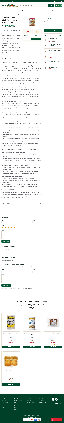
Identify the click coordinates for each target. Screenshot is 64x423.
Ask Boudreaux (58, 420)
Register (57, 1)
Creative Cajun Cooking (9, 25)
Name (3, 220)
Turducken (45, 10)
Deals (61, 10)
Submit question (6, 285)
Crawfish (33, 10)
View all (60, 35)
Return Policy (4, 398)
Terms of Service (5, 402)
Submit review (5, 241)
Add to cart (36, 39)
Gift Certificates (41, 1)
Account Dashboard (43, 398)
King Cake (16, 409)
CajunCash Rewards (43, 402)
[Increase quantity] (29, 39)
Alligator (39, 10)
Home (3, 14)
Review (3, 230)
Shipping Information (6, 404)
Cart (40, 404)
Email (33, 220)
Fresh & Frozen (10, 10)
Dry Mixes (19, 14)
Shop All (3, 10)
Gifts (15, 411)
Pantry (51, 10)
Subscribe (53, 30)
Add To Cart (11, 346)
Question (3, 274)
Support (46, 1)
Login (61, 1)
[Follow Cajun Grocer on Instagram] (56, 399)
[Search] (51, 5)
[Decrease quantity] (24, 39)
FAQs (3, 405)
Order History (42, 400)
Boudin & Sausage (19, 10)
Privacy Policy (4, 400)
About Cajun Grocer (31, 398)
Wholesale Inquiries (30, 404)
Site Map (3, 409)
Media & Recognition (31, 402)
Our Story (29, 400)
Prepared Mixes (12, 14)
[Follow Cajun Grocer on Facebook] (53, 399)
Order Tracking (52, 1)
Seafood (27, 10)
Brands (56, 10)
